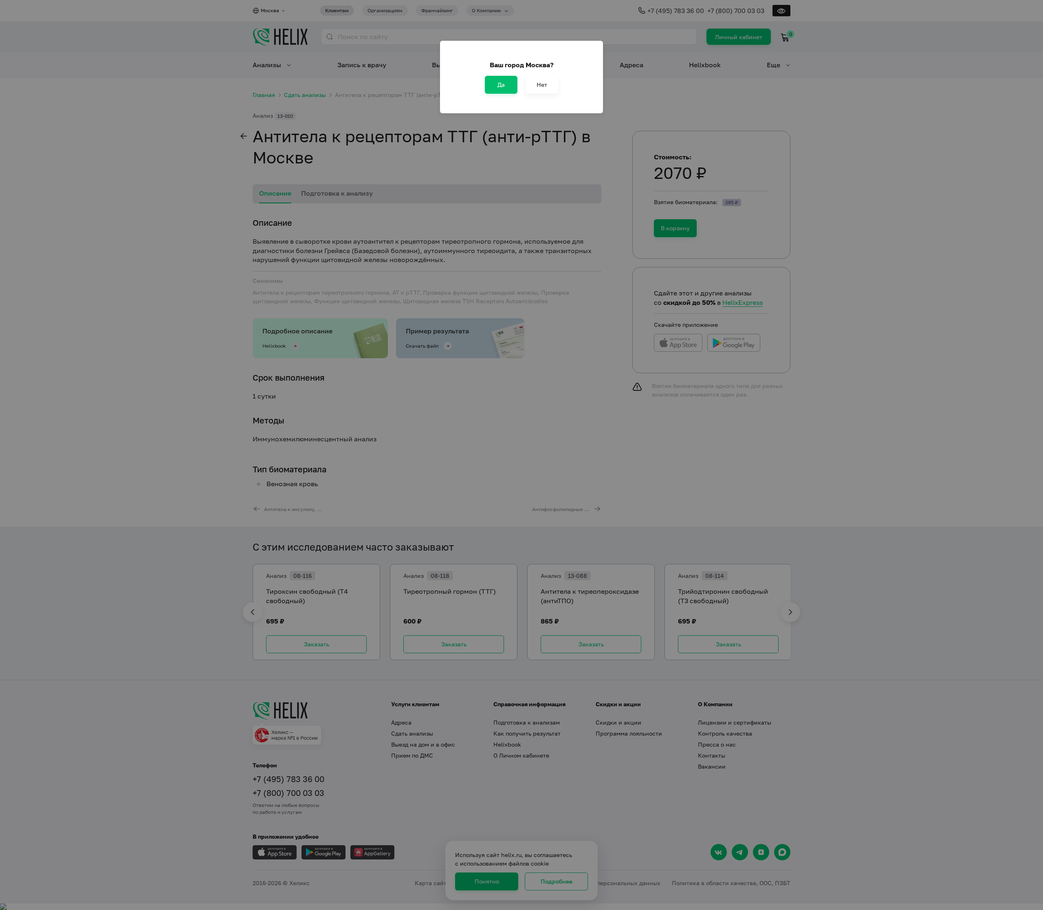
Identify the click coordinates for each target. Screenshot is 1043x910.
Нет (542, 84)
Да (501, 84)
